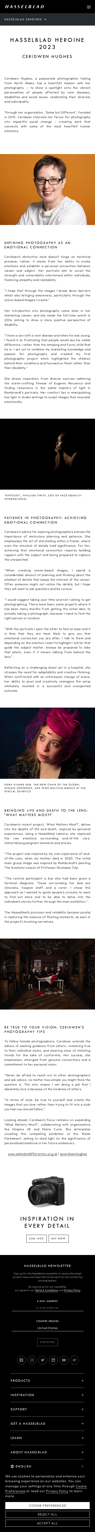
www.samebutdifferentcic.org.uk (32, 1154)
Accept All (47, 1523)
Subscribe (47, 1342)
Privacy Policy (72, 1290)
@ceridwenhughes (73, 1154)
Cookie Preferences (47, 1506)
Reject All (47, 1514)
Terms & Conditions (46, 1290)
